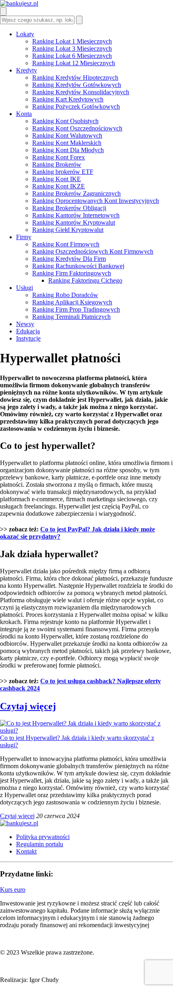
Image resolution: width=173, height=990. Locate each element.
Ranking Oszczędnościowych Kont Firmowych (92, 251)
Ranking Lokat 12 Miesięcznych (73, 63)
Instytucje (28, 338)
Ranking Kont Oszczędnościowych (77, 128)
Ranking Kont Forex (58, 157)
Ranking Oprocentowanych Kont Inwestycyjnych (95, 200)
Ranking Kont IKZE (58, 186)
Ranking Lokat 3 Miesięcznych (72, 48)
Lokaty (25, 34)
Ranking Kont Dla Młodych (68, 150)
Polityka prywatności (43, 836)
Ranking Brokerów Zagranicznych (76, 193)
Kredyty (26, 70)
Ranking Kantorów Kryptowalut (73, 222)
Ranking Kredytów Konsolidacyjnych (80, 92)
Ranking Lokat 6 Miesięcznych (72, 55)
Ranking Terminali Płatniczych (71, 316)
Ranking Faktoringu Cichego (85, 280)
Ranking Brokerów (56, 164)
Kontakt (26, 851)
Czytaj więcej (28, 706)
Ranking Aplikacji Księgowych (72, 302)
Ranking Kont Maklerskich (66, 142)
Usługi (24, 287)
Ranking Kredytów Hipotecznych (75, 77)
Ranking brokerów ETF (62, 171)
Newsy (25, 323)
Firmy (23, 237)
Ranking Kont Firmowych (65, 244)
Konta (24, 113)
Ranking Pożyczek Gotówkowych (76, 106)
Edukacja (28, 331)
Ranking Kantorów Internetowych (75, 215)
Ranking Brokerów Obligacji (69, 208)
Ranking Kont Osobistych (65, 121)
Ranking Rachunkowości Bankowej (78, 265)
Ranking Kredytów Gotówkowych (76, 84)
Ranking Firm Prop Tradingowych (76, 309)
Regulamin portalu (39, 844)
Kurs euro (12, 889)
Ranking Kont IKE (56, 179)
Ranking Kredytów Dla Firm (69, 258)
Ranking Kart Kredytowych (67, 99)
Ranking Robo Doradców (65, 294)
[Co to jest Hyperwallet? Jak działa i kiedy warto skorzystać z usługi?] (86, 730)
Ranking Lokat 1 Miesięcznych (72, 41)
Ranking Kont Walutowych (67, 135)
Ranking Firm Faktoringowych (71, 273)
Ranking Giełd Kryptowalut (67, 229)
